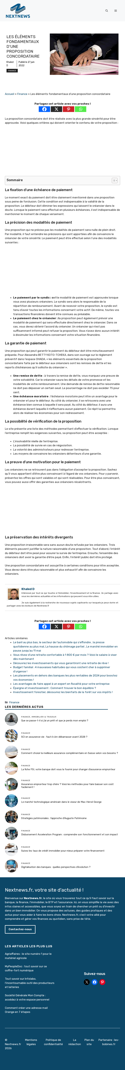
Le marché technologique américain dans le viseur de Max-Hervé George (61, 801)
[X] (56, 109)
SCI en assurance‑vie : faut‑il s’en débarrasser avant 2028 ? (54, 736)
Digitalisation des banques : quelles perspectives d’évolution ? (55, 867)
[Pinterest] (68, 109)
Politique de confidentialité (53, 1042)
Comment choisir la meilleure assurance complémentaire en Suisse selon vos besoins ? (69, 753)
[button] (106, 11)
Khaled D (28, 589)
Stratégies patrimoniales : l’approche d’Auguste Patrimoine (54, 818)
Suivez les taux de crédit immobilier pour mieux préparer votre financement (62, 850)
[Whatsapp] (80, 109)
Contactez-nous (20, 929)
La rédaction (74, 1042)
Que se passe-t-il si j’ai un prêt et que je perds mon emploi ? (54, 720)
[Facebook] (44, 109)
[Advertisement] (62, 152)
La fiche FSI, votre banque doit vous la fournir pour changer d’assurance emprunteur (68, 769)
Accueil (9, 94)
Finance (12, 70)
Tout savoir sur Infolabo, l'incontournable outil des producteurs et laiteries (29, 983)
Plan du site (89, 1042)
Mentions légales (31, 1042)
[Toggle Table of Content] (113, 180)
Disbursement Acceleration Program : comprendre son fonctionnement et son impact (69, 834)
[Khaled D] (13, 599)
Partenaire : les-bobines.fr (108, 1042)
